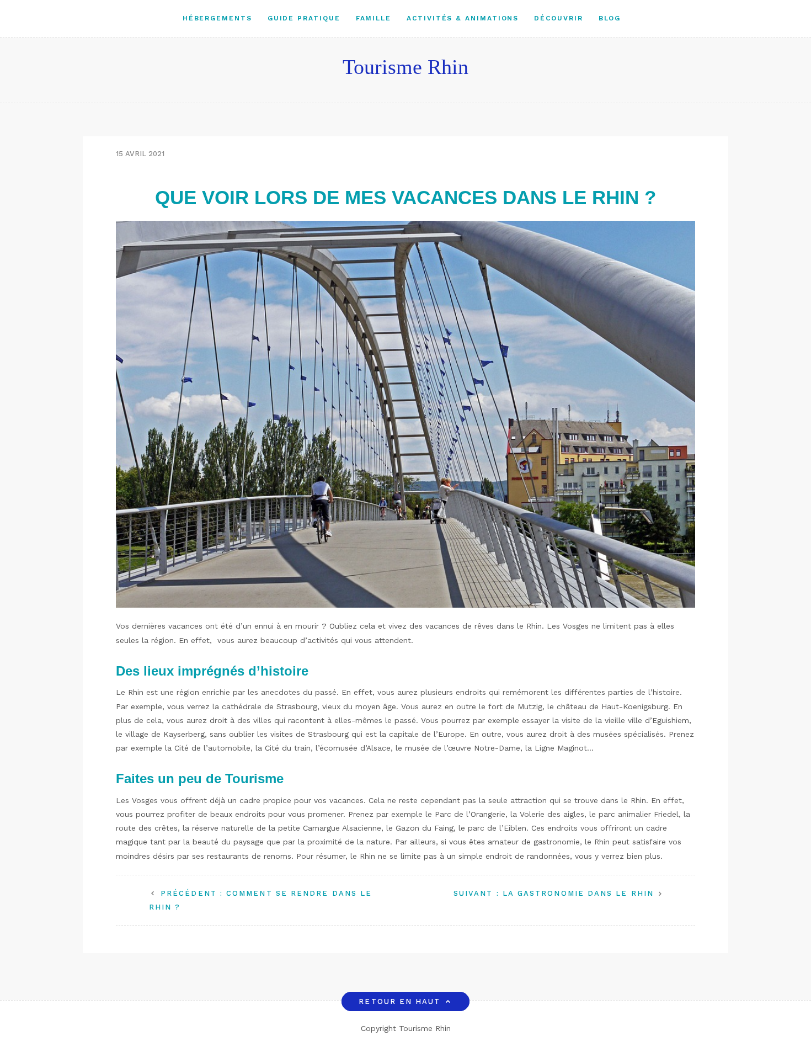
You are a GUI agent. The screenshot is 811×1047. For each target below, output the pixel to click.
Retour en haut (399, 1001)
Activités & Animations (463, 18)
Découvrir (558, 18)
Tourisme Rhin (405, 66)
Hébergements (217, 18)
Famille (373, 18)
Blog (610, 18)
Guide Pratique (304, 18)
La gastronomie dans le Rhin (553, 893)
